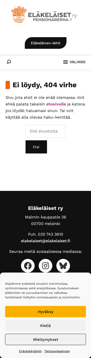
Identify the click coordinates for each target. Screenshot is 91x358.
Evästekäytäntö (30, 351)
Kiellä (45, 325)
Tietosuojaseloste (57, 351)
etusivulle (56, 104)
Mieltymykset (45, 339)
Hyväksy (45, 311)
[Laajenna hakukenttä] (9, 61)
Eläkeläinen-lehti (45, 43)
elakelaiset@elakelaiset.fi (45, 240)
